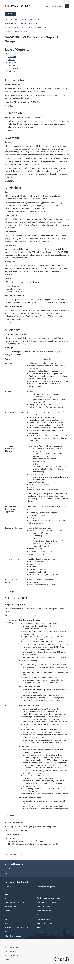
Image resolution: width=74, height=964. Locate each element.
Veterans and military (44, 923)
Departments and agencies (46, 887)
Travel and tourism (11, 906)
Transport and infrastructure (47, 902)
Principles (12, 62)
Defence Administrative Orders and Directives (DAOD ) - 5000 (27, 27)
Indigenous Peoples (44, 919)
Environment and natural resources (17, 928)
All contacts (8, 887)
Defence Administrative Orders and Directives (21, 23)
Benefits (7, 915)
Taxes (6, 923)
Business (8, 911)
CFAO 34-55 (13, 844)
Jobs (6, 873)
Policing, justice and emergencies (48, 898)
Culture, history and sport (13, 936)
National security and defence (15, 932)
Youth (39, 928)
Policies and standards (35, 20)
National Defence (20, 20)
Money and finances (44, 911)
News (39, 869)
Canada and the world (44, 906)
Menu (9, 14)
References (12, 71)
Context (11, 59)
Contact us (8, 869)
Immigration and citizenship (14, 902)
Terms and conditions (12, 955)
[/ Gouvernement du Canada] (17, 6)
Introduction (13, 54)
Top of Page (9, 106)
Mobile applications (11, 947)
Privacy (7, 960)
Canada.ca (8, 20)
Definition (12, 56)
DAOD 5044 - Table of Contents (16, 31)
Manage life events (43, 932)
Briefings (12, 65)
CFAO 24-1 (12, 841)
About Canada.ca (10, 951)
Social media (9, 943)
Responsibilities (14, 68)
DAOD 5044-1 (13, 830)
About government (11, 891)
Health (7, 919)
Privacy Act (12, 838)
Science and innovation (45, 915)
